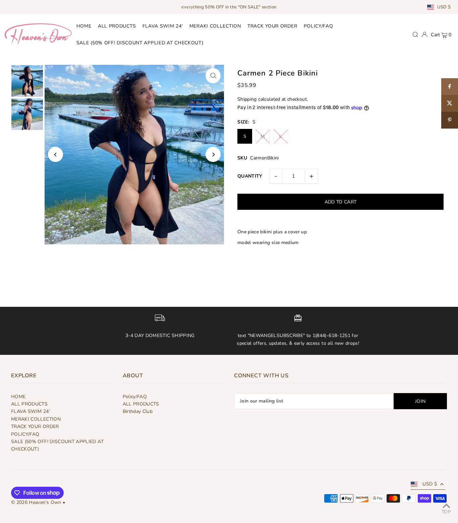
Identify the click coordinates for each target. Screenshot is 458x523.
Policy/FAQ (135, 396)
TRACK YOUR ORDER (35, 426)
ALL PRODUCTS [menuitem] (117, 26)
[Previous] (55, 154)
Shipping (247, 99)
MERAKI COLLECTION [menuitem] (215, 26)
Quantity (250, 176)
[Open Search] (415, 35)
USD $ (444, 7)
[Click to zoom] (213, 75)
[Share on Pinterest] (449, 120)
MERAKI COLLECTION (36, 419)
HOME (18, 396)
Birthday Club (138, 411)
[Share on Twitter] (449, 103)
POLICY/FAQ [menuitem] (318, 26)
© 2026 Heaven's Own (36, 502)
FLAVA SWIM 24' (30, 411)
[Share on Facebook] (449, 86)
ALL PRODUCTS (29, 404)
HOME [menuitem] (84, 26)
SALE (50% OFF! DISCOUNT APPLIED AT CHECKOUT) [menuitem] (140, 43)
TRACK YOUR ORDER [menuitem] (272, 26)
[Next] (213, 154)
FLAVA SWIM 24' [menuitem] (162, 26)
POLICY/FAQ (25, 434)
